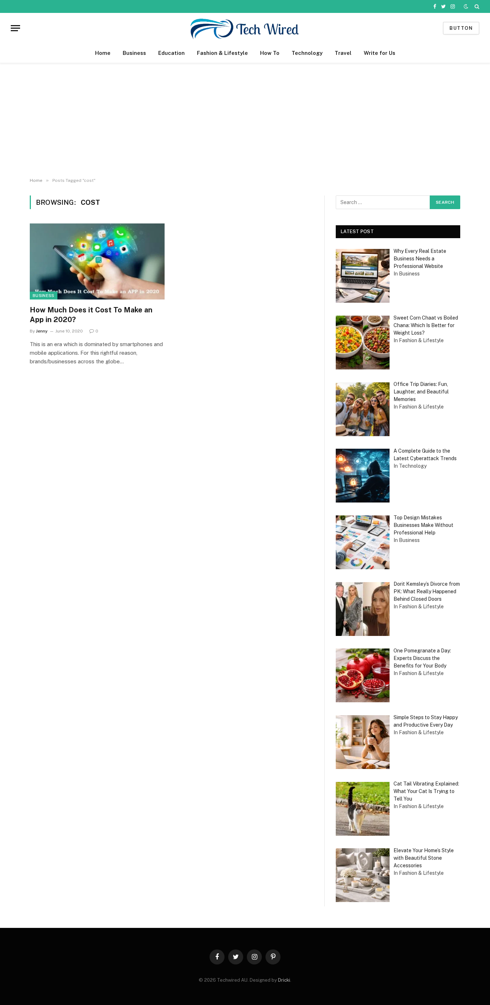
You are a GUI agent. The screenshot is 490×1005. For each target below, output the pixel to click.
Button (461, 28)
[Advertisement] (245, 120)
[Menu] (15, 28)
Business (134, 53)
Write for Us (379, 53)
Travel (343, 53)
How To (269, 53)
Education (171, 53)
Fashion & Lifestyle (222, 53)
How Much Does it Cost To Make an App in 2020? (91, 315)
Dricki (284, 980)
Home (102, 53)
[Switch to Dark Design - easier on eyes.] (466, 6)
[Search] (476, 6)
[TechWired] (245, 28)
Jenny (42, 331)
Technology (307, 53)
